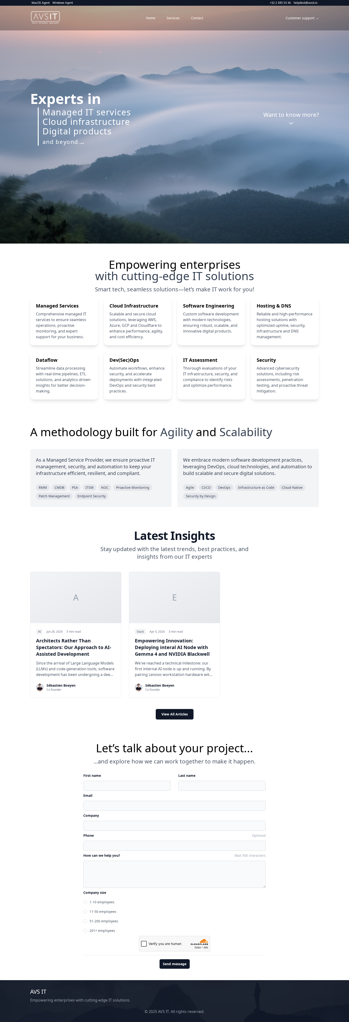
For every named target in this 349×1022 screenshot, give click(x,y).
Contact (197, 18)
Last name (186, 775)
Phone (88, 835)
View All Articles (174, 714)
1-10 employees (102, 902)
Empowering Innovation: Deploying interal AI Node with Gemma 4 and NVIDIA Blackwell (172, 647)
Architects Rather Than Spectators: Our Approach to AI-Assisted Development (73, 647)
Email (87, 795)
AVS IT (38, 991)
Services (173, 18)
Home (150, 18)
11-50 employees (103, 911)
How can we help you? (101, 855)
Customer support (302, 18)
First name (92, 775)
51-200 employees (104, 921)
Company (91, 815)
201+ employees (102, 930)
